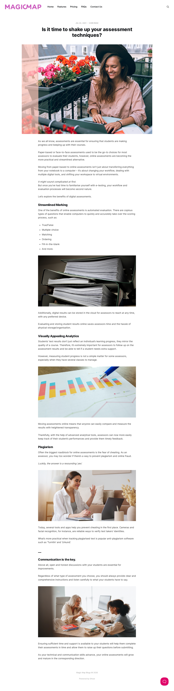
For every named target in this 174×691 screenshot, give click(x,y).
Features (61, 6)
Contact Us (96, 6)
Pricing (73, 6)
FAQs (84, 6)
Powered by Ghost (87, 679)
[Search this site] (168, 7)
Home (50, 6)
